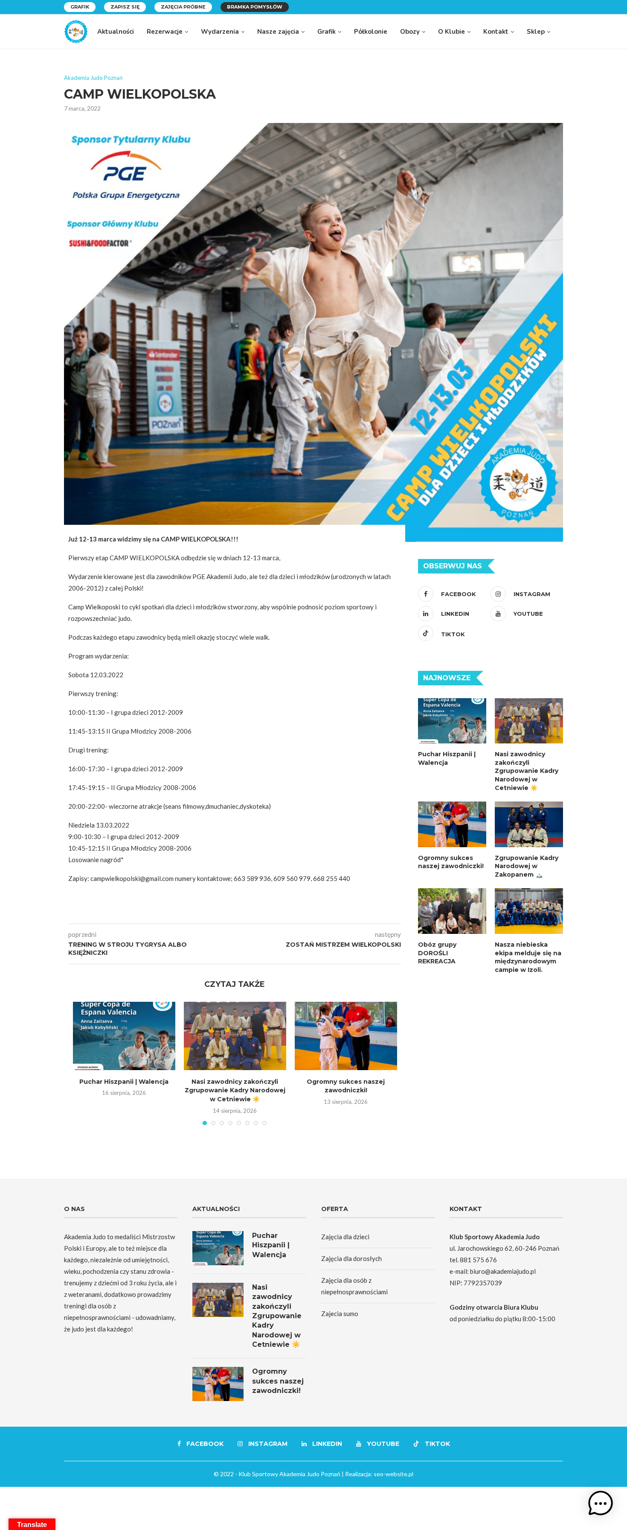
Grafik (79, 7)
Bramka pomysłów (254, 7)
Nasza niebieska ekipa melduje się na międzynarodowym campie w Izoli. (528, 957)
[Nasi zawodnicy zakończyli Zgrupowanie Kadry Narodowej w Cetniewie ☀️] (235, 1036)
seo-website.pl (393, 1473)
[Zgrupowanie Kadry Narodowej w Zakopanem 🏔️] (529, 824)
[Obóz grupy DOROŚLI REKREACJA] (452, 911)
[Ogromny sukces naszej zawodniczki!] (346, 1036)
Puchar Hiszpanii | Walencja (123, 1081)
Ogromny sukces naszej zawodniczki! (451, 862)
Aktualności (115, 31)
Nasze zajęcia (278, 31)
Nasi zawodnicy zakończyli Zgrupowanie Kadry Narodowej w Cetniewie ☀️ (235, 1090)
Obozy (410, 31)
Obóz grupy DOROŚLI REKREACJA (437, 953)
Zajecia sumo (339, 1313)
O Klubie (451, 31)
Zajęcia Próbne (183, 7)
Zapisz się (124, 7)
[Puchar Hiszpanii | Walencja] (124, 1036)
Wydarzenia (220, 31)
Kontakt (495, 31)
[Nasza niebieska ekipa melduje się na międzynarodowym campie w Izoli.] (529, 911)
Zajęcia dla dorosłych (351, 1258)
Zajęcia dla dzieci (345, 1236)
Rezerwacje (165, 31)
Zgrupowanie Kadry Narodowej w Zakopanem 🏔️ (526, 866)
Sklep (536, 31)
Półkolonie (370, 31)
